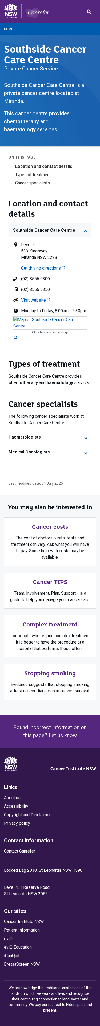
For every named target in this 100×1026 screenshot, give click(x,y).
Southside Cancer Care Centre (44, 230)
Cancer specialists (32, 183)
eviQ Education (18, 947)
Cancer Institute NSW (73, 768)
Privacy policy (17, 823)
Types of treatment (33, 174)
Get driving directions (43, 268)
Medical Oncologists (29, 452)
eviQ (8, 938)
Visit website (35, 300)
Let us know (63, 735)
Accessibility (16, 806)
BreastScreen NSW (22, 964)
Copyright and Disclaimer (27, 814)
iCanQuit (11, 955)
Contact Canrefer (19, 851)
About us (12, 797)
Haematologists (25, 437)
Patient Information (22, 930)
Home (8, 29)
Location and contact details (43, 166)
